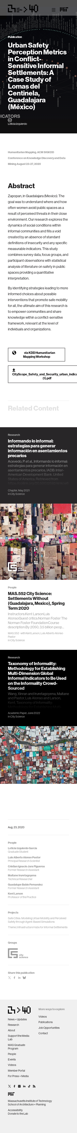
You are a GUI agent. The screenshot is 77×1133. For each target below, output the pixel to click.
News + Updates (17, 1019)
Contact (43, 1033)
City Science (17, 494)
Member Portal (16, 1070)
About (11, 1030)
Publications (45, 1022)
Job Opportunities (49, 1028)
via (39, 355)
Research (13, 1025)
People (12, 1054)
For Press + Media (18, 1076)
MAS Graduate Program (16, 1046)
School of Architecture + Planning (27, 1104)
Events (12, 1059)
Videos (12, 1065)
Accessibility (15, 1110)
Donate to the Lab (18, 1113)
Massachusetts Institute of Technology (30, 1101)
